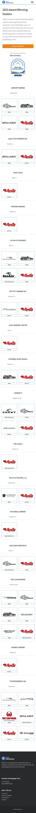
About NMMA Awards (7, 783)
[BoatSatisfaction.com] (18, 758)
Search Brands (5, 781)
